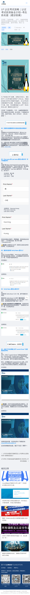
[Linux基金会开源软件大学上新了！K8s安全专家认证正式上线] (15, 476)
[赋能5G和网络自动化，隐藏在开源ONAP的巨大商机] (15, 546)
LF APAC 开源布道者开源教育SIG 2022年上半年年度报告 (15, 460)
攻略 (9, 27)
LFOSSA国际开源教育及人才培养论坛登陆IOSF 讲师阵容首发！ (15, 454)
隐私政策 (9, 570)
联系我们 (10, 567)
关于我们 (3, 567)
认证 (3, 29)
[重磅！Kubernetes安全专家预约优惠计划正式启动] (15, 511)
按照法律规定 (15, 570)
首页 (2, 49)
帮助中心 (16, 567)
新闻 (7, 49)
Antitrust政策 (4, 572)
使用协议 (3, 570)
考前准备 (4, 27)
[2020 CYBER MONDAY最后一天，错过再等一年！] (15, 529)
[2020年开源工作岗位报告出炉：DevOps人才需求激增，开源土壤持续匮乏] (15, 494)
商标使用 (22, 570)
